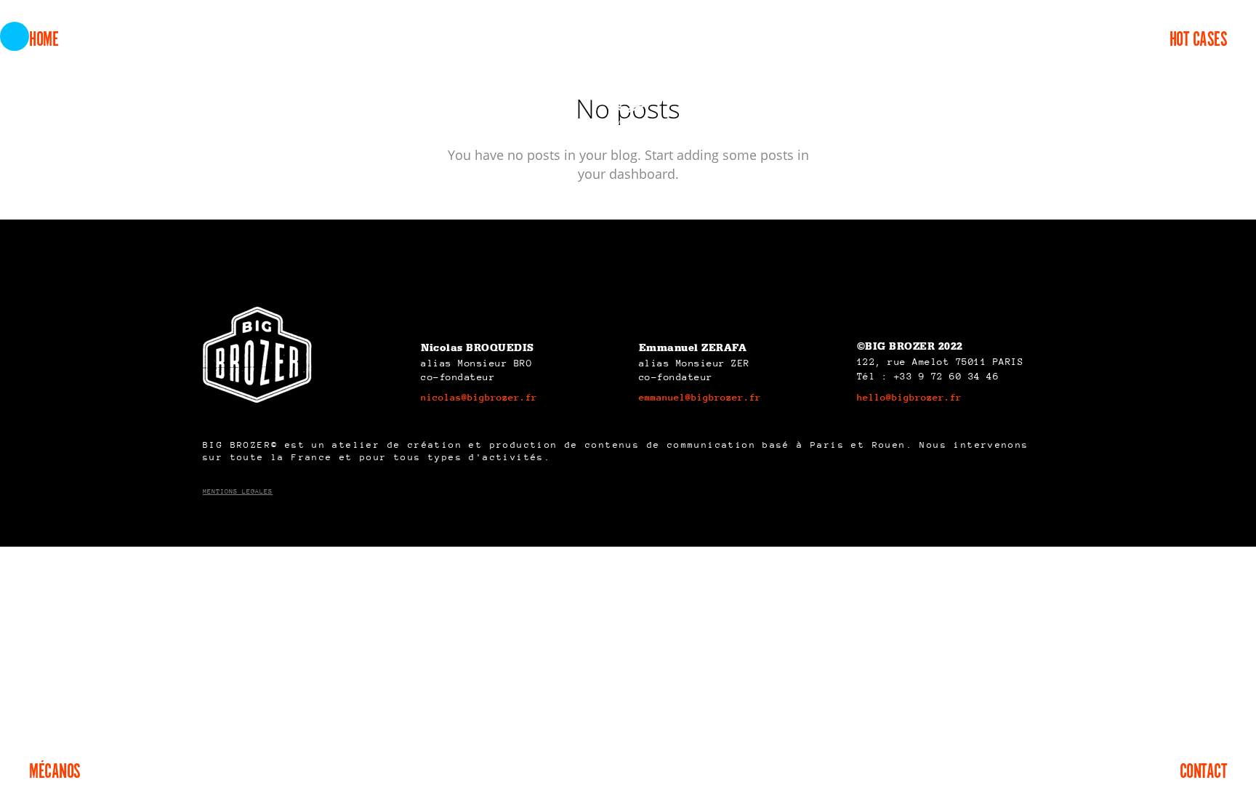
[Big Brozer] (628, 82)
